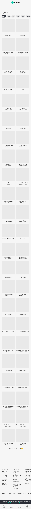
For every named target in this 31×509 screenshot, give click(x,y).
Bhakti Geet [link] (27, 483)
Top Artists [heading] (5, 469)
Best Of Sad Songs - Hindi (8, 331)
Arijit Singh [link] (4, 472)
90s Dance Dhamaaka (8, 257)
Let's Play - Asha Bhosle (8, 406)
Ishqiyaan (23, 108)
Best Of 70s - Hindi (23, 276)
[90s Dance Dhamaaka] (8, 249)
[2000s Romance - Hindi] (8, 286)
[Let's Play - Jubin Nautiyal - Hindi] (8, 267)
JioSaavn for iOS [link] (12, 493)
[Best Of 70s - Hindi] (22, 267)
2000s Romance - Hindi (8, 294)
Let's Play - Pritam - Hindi (23, 313)
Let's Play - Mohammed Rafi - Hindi (8, 238)
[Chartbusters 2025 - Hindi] (8, 361)
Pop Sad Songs (23, 443)
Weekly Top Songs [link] (17, 484)
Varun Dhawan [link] (16, 476)
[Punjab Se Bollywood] (8, 305)
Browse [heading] (15, 479)
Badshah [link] (3, 474)
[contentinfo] (15, 480)
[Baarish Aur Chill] (8, 81)
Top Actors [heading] (16, 469)
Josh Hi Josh (23, 294)
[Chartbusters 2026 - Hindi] (22, 25)
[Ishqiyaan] (22, 100)
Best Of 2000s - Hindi (23, 182)
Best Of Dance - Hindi (8, 145)
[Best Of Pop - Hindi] (22, 212)
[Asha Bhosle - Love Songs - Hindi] (22, 398)
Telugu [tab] (18, 16)
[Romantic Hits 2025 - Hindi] (22, 323)
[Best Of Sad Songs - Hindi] (8, 323)
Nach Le (8, 164)
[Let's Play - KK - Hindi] (8, 25)
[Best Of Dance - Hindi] (8, 137)
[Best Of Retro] (22, 81)
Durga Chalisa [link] (28, 480)
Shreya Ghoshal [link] (5, 482)
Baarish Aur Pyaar (23, 145)
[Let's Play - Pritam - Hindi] (22, 305)
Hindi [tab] (9, 16)
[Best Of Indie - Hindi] (8, 193)
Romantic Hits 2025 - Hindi (23, 331)
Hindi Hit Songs (8, 220)
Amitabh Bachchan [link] (17, 475)
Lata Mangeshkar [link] (5, 478)
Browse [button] (3, 8)
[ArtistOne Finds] (22, 63)
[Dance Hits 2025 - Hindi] (8, 379)
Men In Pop (8, 108)
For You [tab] (3, 16)
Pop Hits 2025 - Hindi (8, 350)
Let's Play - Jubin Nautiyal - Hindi (8, 276)
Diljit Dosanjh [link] (4, 479)
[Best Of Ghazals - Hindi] (8, 435)
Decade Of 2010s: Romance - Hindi (22, 424)
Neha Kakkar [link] (4, 471)
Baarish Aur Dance (23, 201)
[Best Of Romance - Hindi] (8, 44)
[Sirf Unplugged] (22, 249)
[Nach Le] (8, 156)
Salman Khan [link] (16, 471)
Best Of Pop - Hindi (23, 220)
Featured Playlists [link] (17, 483)
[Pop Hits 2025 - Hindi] (8, 342)
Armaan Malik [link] (4, 484)
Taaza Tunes (23, 127)
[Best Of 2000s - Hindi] (22, 174)
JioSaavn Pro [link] (4, 493)
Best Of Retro (23, 89)
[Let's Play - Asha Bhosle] (8, 398)
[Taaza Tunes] (22, 119)
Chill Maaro (22, 238)
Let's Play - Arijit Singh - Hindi (8, 127)
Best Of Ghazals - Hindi (8, 443)
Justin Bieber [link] (4, 475)
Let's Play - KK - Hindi (8, 33)
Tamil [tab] (13, 16)
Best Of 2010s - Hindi (23, 387)
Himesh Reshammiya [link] (6, 476)
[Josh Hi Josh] (22, 286)
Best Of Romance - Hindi (8, 52)
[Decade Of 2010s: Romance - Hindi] (22, 416)
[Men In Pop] (8, 100)
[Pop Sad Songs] (22, 435)
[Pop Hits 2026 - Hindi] (22, 44)
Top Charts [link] (15, 486)
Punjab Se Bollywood (8, 313)
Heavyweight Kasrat (22, 369)
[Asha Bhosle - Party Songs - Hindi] (8, 416)
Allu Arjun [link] (15, 472)
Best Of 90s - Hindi (8, 71)
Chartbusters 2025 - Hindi (8, 369)
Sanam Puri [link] (4, 483)
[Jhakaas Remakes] (22, 156)
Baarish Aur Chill (8, 89)
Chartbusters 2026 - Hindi (23, 33)
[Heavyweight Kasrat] (22, 361)
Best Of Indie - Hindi (8, 201)
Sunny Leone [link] (16, 474)
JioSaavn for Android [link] (21, 493)
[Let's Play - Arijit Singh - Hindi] (8, 119)
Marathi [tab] (28, 16)
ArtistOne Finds (23, 71)
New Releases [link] (16, 481)
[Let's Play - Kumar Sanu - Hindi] (22, 342)
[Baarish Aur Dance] (22, 193)
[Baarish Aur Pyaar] (22, 137)
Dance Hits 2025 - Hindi (8, 387)
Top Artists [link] (15, 485)
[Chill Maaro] (22, 230)
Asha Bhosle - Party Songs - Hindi (8, 424)
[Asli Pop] (8, 174)
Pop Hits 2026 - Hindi (23, 52)
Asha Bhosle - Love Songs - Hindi (22, 406)
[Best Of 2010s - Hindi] (22, 379)
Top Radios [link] (15, 488)
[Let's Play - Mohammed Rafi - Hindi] (8, 230)
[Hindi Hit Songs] (8, 212)
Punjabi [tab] (23, 16)
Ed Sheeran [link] (4, 480)
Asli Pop (8, 182)
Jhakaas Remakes (23, 164)
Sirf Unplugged (22, 257)
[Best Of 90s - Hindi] (8, 63)
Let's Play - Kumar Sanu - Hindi (22, 350)
